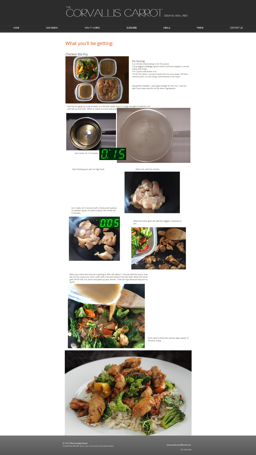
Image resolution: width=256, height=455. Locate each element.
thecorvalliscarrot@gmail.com (178, 444)
